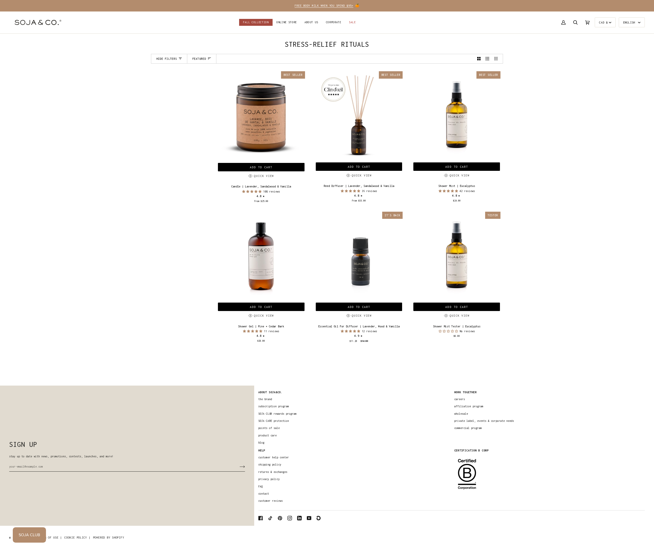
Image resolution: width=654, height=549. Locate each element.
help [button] (261, 450)
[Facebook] (260, 518)
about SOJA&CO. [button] (270, 392)
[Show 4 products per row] (497, 58)
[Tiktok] (270, 518)
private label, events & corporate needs (484, 420)
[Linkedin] (299, 518)
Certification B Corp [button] (471, 450)
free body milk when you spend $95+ (324, 5)
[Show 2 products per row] (479, 58)
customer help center (273, 457)
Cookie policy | (77, 537)
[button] (287, 22)
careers (459, 399)
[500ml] (261, 255)
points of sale (269, 427)
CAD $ (603, 22)
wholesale (461, 413)
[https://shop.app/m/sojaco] (319, 518)
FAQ (260, 486)
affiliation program (468, 406)
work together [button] (465, 392)
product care (267, 435)
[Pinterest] (280, 518)
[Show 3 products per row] (487, 58)
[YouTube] (309, 518)
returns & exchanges (272, 471)
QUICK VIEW (264, 175)
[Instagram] (289, 518)
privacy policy (269, 479)
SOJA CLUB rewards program (277, 413)
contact (263, 493)
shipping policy (269, 464)
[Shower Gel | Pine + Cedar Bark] (261, 255)
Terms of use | (50, 537)
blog (261, 442)
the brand (265, 399)
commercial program (468, 427)
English (630, 22)
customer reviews (270, 500)
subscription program (273, 406)
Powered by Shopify (108, 537)
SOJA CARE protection (273, 420)
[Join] (238, 466)
